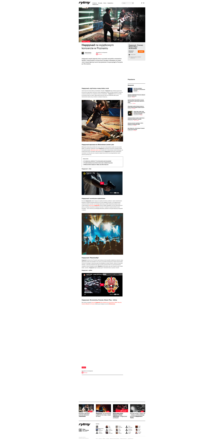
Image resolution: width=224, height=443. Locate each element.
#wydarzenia (95, 4)
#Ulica (104, 3)
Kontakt (107, 438)
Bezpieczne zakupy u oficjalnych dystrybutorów (135, 57)
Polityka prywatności (123, 438)
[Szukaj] (132, 3)
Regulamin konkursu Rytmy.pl (114, 438)
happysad (83, 367)
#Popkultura (110, 3)
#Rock (88, 41)
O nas (97, 438)
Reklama (104, 438)
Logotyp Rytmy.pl (130, 438)
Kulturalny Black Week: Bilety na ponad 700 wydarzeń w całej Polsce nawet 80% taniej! (136, 101)
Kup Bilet (141, 51)
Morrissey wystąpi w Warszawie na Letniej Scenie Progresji (139, 89)
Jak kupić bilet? (132, 54)
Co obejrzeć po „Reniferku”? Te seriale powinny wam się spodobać (97, 161)
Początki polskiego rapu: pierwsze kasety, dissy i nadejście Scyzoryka (98, 162)
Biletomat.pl (112, 304)
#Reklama (94, 3)
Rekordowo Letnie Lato (95, 150)
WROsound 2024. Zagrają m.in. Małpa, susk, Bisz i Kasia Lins (96, 164)
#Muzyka (100, 3)
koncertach (94, 205)
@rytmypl (100, 54)
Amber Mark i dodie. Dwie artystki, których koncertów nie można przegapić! (139, 112)
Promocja (100, 438)
